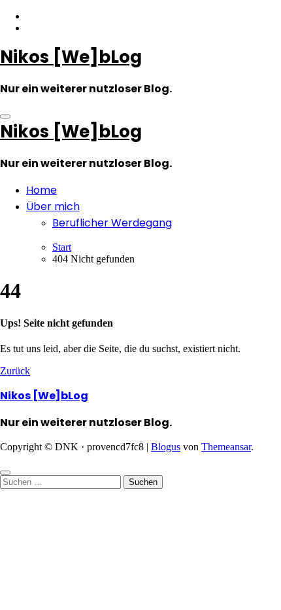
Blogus (165, 446)
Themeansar (226, 446)
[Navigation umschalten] (5, 116)
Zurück (15, 370)
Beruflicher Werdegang (112, 222)
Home (41, 190)
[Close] (5, 473)
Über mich (53, 206)
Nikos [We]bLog (71, 57)
